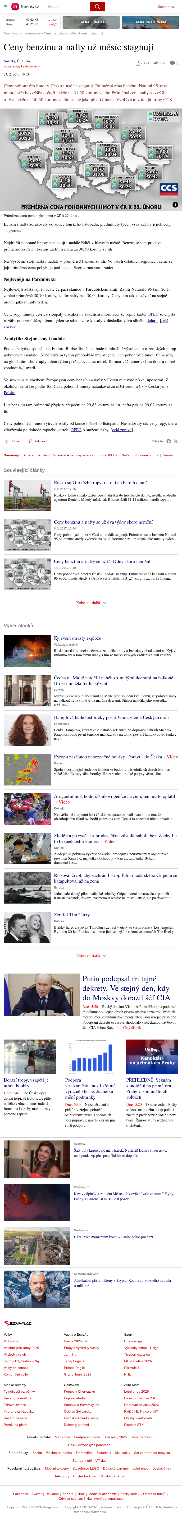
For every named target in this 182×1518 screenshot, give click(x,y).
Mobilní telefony (57, 1468)
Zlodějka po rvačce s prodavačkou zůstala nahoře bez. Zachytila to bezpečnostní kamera (115, 838)
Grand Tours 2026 (77, 1374)
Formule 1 (132, 1368)
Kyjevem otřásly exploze (77, 638)
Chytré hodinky (84, 1476)
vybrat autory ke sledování (20, 66)
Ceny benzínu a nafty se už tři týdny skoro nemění (102, 561)
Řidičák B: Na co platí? (141, 1411)
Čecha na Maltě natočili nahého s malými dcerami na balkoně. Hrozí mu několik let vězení (114, 680)
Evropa (59, 690)
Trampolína (84, 1453)
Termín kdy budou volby (22, 1361)
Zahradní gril (82, 1460)
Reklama (52, 1494)
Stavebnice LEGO (86, 1468)
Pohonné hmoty (146, 455)
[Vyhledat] (97, 6)
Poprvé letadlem (76, 1398)
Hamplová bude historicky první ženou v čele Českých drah (111, 717)
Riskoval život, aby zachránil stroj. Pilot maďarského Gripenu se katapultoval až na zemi (115, 878)
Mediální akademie (102, 1494)
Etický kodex (130, 1494)
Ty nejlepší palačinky (19, 1391)
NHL (127, 1374)
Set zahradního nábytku (152, 1453)
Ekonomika (61, 724)
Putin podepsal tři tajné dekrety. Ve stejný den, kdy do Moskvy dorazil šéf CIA (126, 988)
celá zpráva (122, 429)
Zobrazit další (88, 602)
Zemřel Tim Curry (72, 914)
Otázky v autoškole (138, 1418)
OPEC (153, 314)
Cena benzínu (141, 1437)
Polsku (9, 392)
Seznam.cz (166, 7)
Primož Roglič (74, 1368)
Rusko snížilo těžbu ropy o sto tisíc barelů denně (101, 482)
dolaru (152, 320)
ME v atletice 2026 (138, 1361)
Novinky (9, 61)
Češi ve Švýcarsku (77, 1411)
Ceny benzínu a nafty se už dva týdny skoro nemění (103, 522)
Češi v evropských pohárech (89, 1445)
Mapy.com (62, 1437)
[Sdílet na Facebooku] (168, 441)
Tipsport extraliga (137, 1354)
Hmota (168, 455)
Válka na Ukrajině (66, 644)
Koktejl (59, 808)
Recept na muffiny (17, 1398)
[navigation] (5, 6)
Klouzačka (122, 1453)
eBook (145, 63)
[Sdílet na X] (175, 441)
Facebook (20, 1494)
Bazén (37, 1453)
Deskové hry (161, 1468)
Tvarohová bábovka (19, 1411)
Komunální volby (16, 1374)
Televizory (62, 1476)
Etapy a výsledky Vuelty (81, 1348)
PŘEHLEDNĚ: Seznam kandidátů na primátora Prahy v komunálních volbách (148, 1088)
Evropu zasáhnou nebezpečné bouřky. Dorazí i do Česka (108, 756)
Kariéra (68, 1494)
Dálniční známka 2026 (141, 1398)
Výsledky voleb (15, 1354)
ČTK (20, 61)
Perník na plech (15, 1425)
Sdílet (163, 63)
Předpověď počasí (87, 1437)
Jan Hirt (70, 1354)
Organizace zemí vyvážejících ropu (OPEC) (84, 455)
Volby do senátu (16, 1368)
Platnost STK (134, 1425)
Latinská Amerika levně (81, 1418)
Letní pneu (140, 1468)
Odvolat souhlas (71, 1498)
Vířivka (101, 1460)
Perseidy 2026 (116, 1437)
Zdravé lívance (15, 1405)
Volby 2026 (12, 1341)
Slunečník (103, 1453)
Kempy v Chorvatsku (79, 1391)
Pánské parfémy (112, 1476)
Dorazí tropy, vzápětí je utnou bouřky (26, 1083)
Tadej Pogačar (75, 1361)
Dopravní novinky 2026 (141, 1405)
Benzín (41, 455)
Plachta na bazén (59, 1453)
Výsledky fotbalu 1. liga (141, 1348)
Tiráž (81, 1494)
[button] (91, 160)
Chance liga (133, 1341)
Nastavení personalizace (104, 1498)
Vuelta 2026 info (76, 1341)
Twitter (37, 1494)
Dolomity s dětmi (76, 1425)
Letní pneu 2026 (136, 1391)
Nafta (126, 455)
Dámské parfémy (116, 1468)
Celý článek (132, 1027)
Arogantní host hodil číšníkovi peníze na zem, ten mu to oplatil (114, 796)
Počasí (58, 763)
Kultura (59, 921)
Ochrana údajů (154, 1494)
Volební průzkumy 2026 (21, 1348)
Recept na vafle (15, 1418)
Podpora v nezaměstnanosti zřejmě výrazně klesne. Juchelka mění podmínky (90, 1088)
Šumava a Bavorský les (81, 1405)
